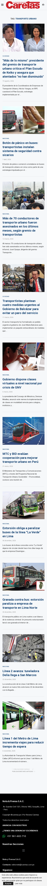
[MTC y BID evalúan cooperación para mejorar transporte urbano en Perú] (23, 431)
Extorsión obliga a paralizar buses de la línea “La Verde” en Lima (22, 532)
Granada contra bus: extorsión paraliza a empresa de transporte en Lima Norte (23, 603)
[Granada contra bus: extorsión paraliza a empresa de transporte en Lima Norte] (23, 577)
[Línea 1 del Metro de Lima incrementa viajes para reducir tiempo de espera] (23, 715)
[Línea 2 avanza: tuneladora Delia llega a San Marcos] (23, 648)
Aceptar (8, 884)
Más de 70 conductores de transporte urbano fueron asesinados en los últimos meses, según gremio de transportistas (21, 226)
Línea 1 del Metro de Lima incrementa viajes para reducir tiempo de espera (23, 742)
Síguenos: (8, 870)
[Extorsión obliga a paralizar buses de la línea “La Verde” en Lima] (23, 505)
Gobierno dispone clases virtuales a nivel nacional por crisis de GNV (22, 383)
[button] (23, 850)
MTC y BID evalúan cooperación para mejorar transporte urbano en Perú (20, 458)
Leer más (18, 883)
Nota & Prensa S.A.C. (13, 801)
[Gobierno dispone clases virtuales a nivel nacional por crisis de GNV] (23, 356)
